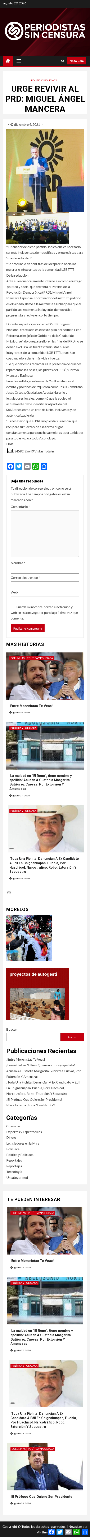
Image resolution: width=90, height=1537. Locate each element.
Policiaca (12, 1149)
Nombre (18, 563)
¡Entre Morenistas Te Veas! (31, 706)
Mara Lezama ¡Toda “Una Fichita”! (30, 1105)
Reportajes (14, 1160)
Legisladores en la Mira (22, 1143)
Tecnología (14, 1172)
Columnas (17, 658)
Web (14, 592)
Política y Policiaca (44, 80)
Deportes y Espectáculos (24, 1132)
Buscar (11, 1029)
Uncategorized (17, 1177)
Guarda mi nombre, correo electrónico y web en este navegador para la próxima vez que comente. (44, 612)
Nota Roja (76, 61)
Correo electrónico (25, 577)
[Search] (62, 61)
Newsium (75, 1526)
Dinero (11, 1137)
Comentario (20, 506)
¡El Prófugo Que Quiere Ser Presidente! (34, 1099)
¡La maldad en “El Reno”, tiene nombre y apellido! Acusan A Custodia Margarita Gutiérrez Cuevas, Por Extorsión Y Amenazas (40, 782)
